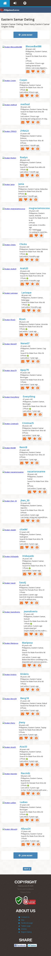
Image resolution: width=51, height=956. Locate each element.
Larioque (26, 292)
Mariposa (27, 642)
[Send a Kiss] (33, 71)
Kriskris (24, 674)
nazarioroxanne (36, 471)
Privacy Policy (25, 892)
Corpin (23, 80)
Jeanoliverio (30, 611)
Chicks (23, 244)
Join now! (26, 35)
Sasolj (22, 582)
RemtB (23, 447)
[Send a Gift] (43, 71)
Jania (21, 184)
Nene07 (25, 343)
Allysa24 (25, 828)
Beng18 (24, 698)
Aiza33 (23, 746)
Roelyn (24, 157)
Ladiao (23, 802)
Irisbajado (28, 556)
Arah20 (24, 268)
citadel (23, 529)
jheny (22, 722)
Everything (29, 396)
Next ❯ (27, 869)
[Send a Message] (28, 71)
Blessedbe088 (33, 46)
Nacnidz (25, 773)
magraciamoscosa (39, 208)
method (25, 104)
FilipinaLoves (10, 10)
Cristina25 (28, 423)
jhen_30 (25, 500)
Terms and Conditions (25, 889)
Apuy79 (24, 370)
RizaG (22, 319)
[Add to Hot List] (38, 71)
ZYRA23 (24, 131)
